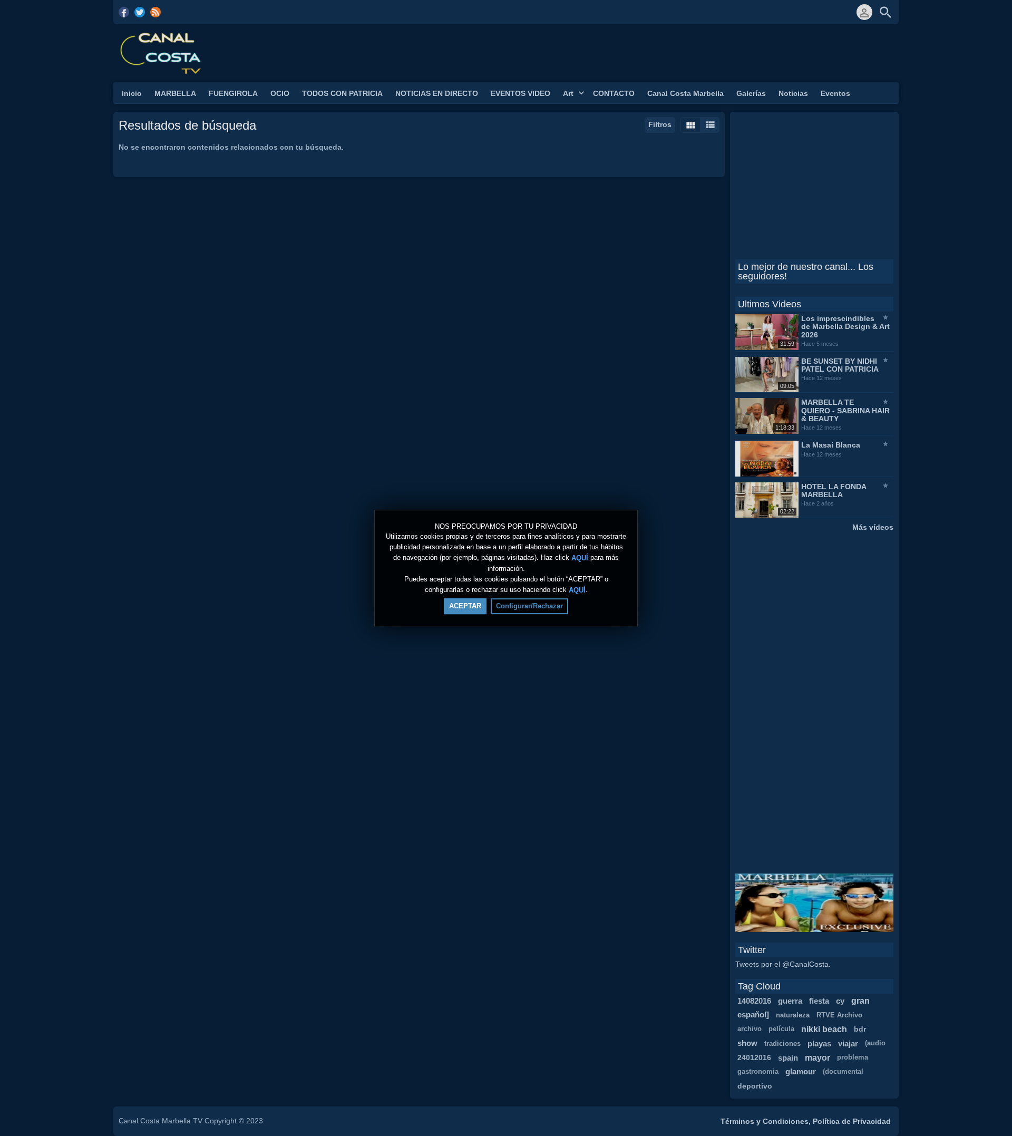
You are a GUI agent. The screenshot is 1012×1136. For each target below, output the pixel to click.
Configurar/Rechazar (529, 606)
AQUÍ (579, 558)
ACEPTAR (465, 606)
